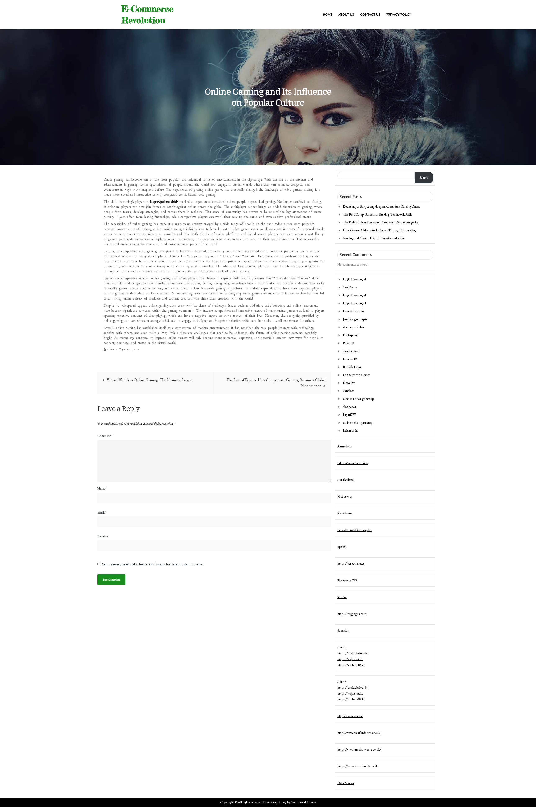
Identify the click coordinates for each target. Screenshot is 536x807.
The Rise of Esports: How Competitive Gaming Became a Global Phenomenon (276, 382)
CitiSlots (348, 391)
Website (102, 536)
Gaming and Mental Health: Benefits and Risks (374, 238)
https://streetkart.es (351, 563)
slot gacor (349, 406)
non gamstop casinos (356, 375)
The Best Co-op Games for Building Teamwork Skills (377, 214)
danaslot (343, 630)
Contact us (370, 15)
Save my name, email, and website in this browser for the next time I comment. (153, 564)
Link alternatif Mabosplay (354, 530)
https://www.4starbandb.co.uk (357, 766)
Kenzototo (344, 446)
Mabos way (344, 496)
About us (346, 15)
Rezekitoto (344, 513)
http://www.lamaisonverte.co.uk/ (359, 749)
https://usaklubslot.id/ (352, 653)
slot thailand (345, 480)
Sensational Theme (303, 802)
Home (328, 15)
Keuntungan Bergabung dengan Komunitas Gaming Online (381, 206)
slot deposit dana (354, 327)
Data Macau (345, 783)
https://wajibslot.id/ (350, 659)
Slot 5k (342, 597)
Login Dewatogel (354, 279)
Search (424, 177)
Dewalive (349, 383)
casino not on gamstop (358, 422)
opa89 (341, 547)
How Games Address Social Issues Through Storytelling (379, 230)
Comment (104, 436)
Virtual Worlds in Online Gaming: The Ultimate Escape (149, 379)
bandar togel (351, 351)
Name (102, 488)
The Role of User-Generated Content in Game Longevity (381, 222)
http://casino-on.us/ (350, 716)
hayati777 (349, 414)
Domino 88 (350, 359)
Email (101, 512)
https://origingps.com (351, 614)
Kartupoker (351, 335)
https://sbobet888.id (351, 665)
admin (110, 349)
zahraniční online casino (352, 463)
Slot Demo (350, 287)
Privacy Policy (399, 15)
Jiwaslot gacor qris (355, 319)
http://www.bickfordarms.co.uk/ (358, 733)
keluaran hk (350, 430)
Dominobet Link (354, 311)
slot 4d (341, 647)
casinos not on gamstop (358, 398)
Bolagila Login (352, 367)
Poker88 (348, 343)
